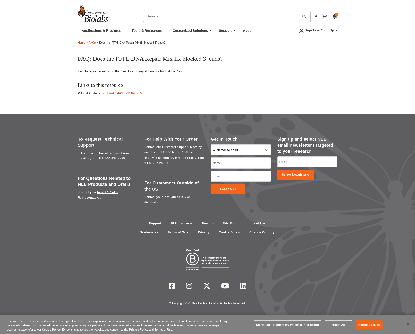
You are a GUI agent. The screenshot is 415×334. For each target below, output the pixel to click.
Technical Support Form (111, 153)
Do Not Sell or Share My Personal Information (287, 324)
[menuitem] (103, 31)
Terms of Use (256, 223)
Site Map (229, 223)
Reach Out (228, 189)
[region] (207, 324)
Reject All (338, 324)
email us (84, 158)
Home (81, 42)
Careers (208, 223)
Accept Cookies (369, 324)
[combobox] (221, 16)
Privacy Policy (138, 329)
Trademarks (149, 232)
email (148, 152)
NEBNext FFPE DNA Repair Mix (123, 93)
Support (155, 223)
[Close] (408, 324)
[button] (303, 16)
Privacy (203, 232)
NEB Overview (182, 223)
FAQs (92, 42)
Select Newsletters (296, 174)
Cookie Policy (229, 232)
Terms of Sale (178, 232)
